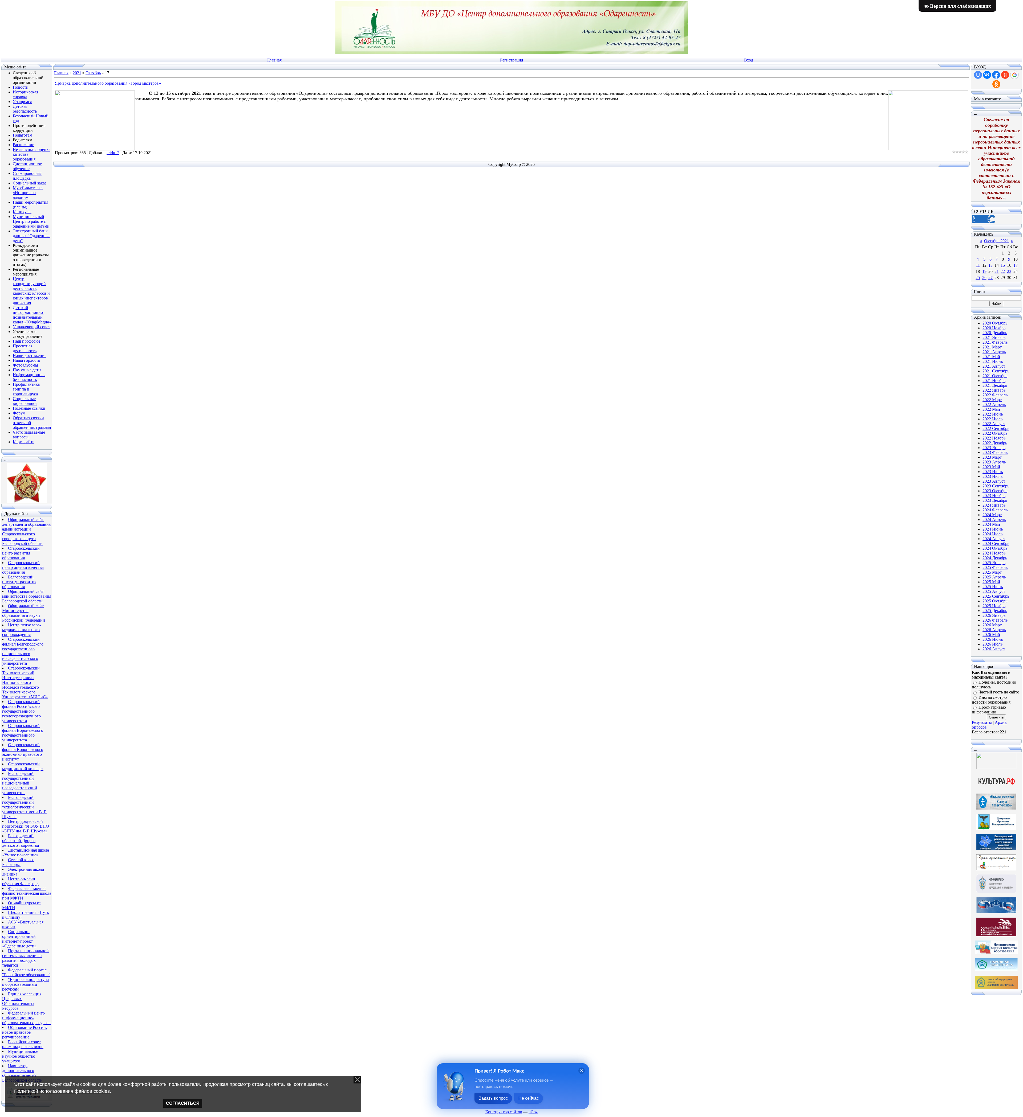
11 (978, 265)
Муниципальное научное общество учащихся (20, 1056)
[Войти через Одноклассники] (996, 84)
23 (1009, 271)
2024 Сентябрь (996, 543)
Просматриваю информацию (989, 709)
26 (984, 277)
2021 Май (991, 356)
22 (1003, 271)
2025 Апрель (994, 577)
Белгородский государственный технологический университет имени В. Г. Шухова (24, 807)
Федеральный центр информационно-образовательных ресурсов (26, 1018)
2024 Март (992, 514)
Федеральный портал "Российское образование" (26, 972)
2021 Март (992, 347)
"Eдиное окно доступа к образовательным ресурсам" (25, 984)
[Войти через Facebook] (996, 75)
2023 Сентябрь (996, 486)
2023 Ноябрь (994, 495)
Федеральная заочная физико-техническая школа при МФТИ (26, 893)
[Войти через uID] (978, 75)
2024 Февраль (995, 510)
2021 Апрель (994, 352)
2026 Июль (992, 644)
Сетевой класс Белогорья (18, 862)
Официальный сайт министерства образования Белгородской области (26, 596)
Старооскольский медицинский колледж (22, 766)
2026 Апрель (994, 629)
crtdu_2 (113, 152)
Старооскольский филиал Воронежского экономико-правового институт (22, 751)
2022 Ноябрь (994, 438)
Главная (274, 60)
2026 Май (991, 634)
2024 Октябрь (995, 548)
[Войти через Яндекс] (1005, 75)
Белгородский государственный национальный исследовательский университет (19, 783)
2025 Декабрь (995, 610)
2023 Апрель (994, 462)
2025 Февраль (995, 567)
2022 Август (994, 423)
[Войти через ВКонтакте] (987, 75)
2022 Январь (994, 390)
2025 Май (991, 582)
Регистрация (511, 60)
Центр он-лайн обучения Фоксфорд (20, 881)
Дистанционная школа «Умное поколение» (25, 852)
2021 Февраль (995, 342)
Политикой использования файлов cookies (62, 1091)
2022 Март (992, 399)
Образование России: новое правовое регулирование (24, 1032)
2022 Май (991, 409)
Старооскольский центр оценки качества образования (23, 567)
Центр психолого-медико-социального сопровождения (21, 630)
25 (978, 277)
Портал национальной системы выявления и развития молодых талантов (25, 957)
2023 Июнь (993, 471)
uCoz (533, 1112)
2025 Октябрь (995, 601)
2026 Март (992, 625)
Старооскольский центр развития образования (21, 553)
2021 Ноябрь (994, 380)
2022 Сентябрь (996, 428)
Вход (748, 60)
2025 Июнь (993, 586)
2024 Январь (994, 505)
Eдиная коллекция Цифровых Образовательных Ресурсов (21, 1001)
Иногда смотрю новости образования (991, 699)
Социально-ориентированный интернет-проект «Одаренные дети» (19, 938)
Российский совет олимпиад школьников (22, 1044)
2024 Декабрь (995, 558)
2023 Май (991, 467)
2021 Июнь (993, 361)
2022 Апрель (994, 404)
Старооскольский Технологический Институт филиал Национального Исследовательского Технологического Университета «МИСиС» (25, 682)
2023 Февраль (995, 452)
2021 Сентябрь (996, 371)
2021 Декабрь (995, 385)
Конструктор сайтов (503, 1112)
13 (990, 265)
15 (1003, 265)
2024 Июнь (993, 529)
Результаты (982, 722)
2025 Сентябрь (996, 596)
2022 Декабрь (995, 443)
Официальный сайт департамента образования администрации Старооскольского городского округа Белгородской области (26, 531)
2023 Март (992, 457)
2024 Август (994, 538)
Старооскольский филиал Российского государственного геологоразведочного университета (21, 711)
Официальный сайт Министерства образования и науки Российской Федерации (23, 612)
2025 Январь (994, 562)
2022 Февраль (995, 395)
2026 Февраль (995, 620)
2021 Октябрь (995, 375)
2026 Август (994, 649)
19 (984, 271)
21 (996, 271)
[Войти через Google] (1014, 75)
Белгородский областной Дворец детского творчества (20, 840)
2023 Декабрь (995, 500)
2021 (77, 73)
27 (990, 277)
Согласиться (183, 1103)
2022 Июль (992, 419)
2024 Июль (992, 534)
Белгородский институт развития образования (19, 582)
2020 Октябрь (995, 323)
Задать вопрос (493, 1098)
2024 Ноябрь (994, 553)
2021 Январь (994, 337)
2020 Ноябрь (994, 328)
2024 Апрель (994, 519)
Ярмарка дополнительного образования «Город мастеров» (108, 83)
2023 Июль (992, 476)
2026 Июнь (993, 639)
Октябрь (93, 73)
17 (1015, 265)
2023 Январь (994, 447)
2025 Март (992, 572)
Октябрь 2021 (996, 241)
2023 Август (994, 481)
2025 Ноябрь (994, 605)
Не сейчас (528, 1098)
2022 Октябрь (995, 433)
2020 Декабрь (995, 332)
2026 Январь (994, 615)
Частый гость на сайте (999, 692)
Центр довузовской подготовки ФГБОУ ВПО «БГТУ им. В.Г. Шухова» (25, 826)
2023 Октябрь (995, 490)
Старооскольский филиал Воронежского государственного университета (22, 732)
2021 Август (994, 366)
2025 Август (994, 591)
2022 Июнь (993, 414)
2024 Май (991, 524)
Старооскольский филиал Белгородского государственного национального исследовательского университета (22, 651)
